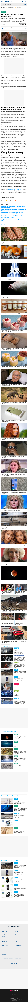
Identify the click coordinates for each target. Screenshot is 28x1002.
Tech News (4, 934)
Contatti (23, 965)
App (15, 934)
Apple (16, 932)
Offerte (3, 938)
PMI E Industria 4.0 (19, 958)
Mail (22, 3)
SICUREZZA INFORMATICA (18, 655)
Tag (18, 965)
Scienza (3, 936)
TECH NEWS (16, 648)
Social (3, 951)
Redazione (17, 949)
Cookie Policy (16, 995)
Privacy (11, 995)
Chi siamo (2, 995)
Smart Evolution (5, 945)
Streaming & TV (5, 952)
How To (16, 943)
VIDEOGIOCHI (16, 662)
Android (16, 931)
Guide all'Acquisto (18, 945)
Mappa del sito (12, 965)
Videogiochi (4, 954)
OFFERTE (15, 669)
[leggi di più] (26, 28)
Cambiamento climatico (8, 197)
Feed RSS (4, 965)
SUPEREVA (14, 994)
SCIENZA (3, 11)
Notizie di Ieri (4, 932)
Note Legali (7, 995)
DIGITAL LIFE (16, 684)
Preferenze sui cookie (23, 995)
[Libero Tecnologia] (14, 963)
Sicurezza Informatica (7, 958)
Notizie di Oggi (4, 931)
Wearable (3, 943)
